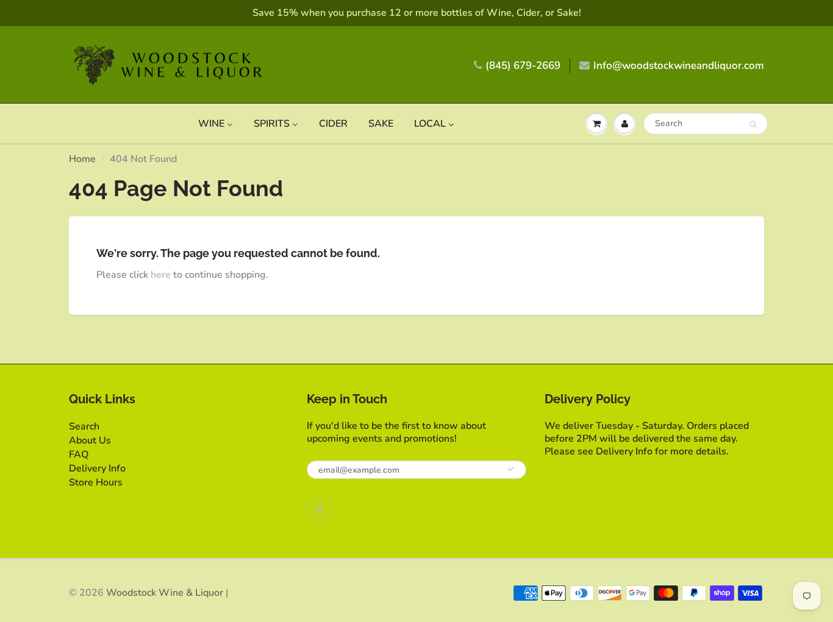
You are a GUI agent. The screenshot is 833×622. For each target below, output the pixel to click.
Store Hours (96, 482)
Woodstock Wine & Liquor (164, 592)
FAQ (78, 454)
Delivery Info (97, 468)
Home (82, 159)
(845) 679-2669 (522, 65)
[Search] (753, 124)
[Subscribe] (511, 469)
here (161, 274)
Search (84, 426)
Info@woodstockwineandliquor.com (678, 65)
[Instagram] (319, 509)
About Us (90, 440)
